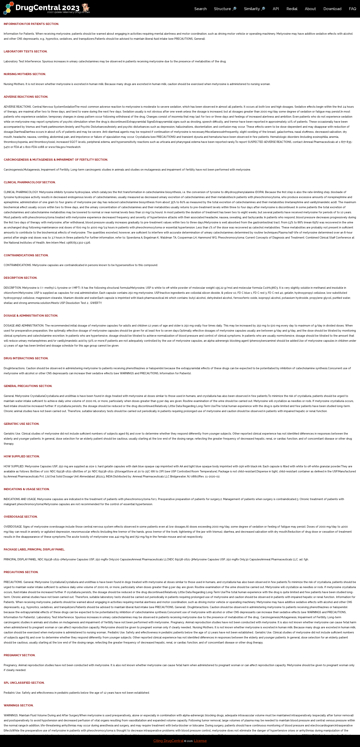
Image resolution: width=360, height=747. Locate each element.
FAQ (352, 9)
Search (200, 9)
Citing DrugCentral (168, 741)
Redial (291, 9)
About (310, 9)
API (276, 9)
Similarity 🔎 (254, 9)
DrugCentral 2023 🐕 (53, 7)
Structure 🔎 (225, 9)
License (200, 741)
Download (332, 9)
